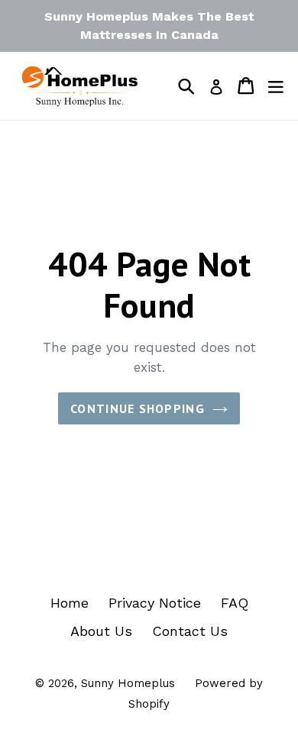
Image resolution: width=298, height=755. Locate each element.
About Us (101, 631)
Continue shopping (137, 408)
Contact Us (190, 631)
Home (69, 603)
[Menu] (276, 85)
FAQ (234, 603)
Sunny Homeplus (128, 683)
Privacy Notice (155, 603)
